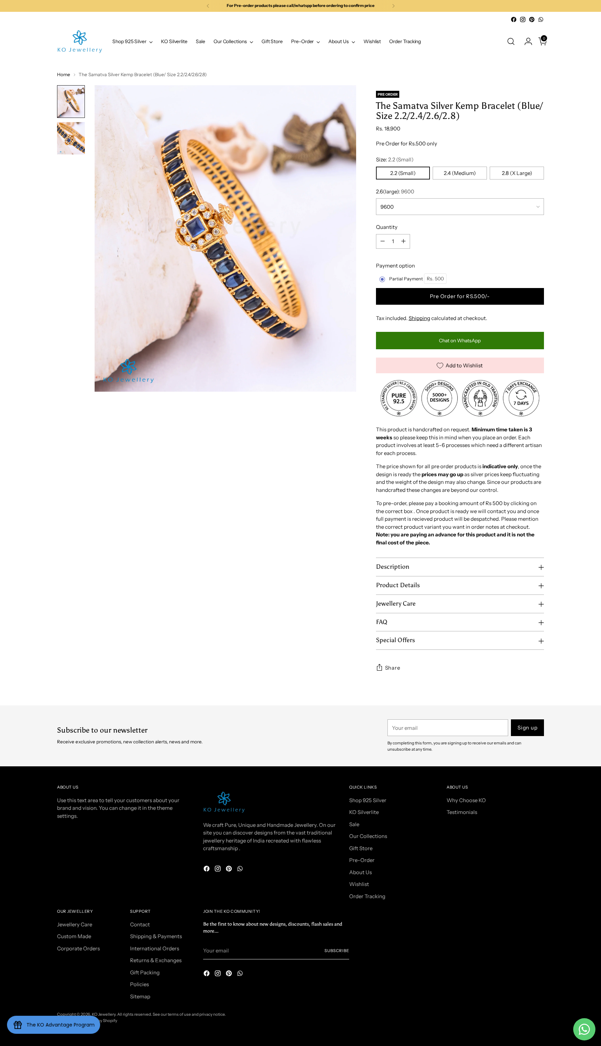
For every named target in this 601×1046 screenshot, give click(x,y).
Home (63, 74)
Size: (395, 159)
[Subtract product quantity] (382, 241)
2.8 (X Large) (517, 173)
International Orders (154, 948)
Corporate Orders (78, 948)
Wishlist (359, 884)
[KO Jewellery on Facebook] (514, 19)
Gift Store (360, 848)
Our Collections (368, 836)
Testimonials (462, 812)
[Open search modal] (511, 41)
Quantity (387, 227)
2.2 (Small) (403, 173)
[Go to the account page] (525, 41)
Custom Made (74, 936)
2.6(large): (395, 191)
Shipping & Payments (156, 936)
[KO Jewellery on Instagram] (523, 19)
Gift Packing (145, 972)
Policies (139, 984)
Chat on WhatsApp (460, 340)
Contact (140, 924)
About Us (360, 872)
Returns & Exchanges (156, 960)
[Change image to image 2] (71, 138)
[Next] (393, 6)
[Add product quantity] (403, 241)
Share (392, 667)
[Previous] (208, 6)
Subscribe (336, 950)
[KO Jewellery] (79, 41)
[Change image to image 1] (71, 101)
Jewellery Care (74, 924)
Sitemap (140, 996)
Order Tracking (367, 896)
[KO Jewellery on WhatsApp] (541, 19)
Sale (354, 824)
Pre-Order (362, 860)
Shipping (419, 318)
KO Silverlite (364, 812)
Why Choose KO (466, 800)
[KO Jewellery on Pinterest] (532, 19)
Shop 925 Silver (367, 800)
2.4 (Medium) (460, 173)
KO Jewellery (103, 1014)
